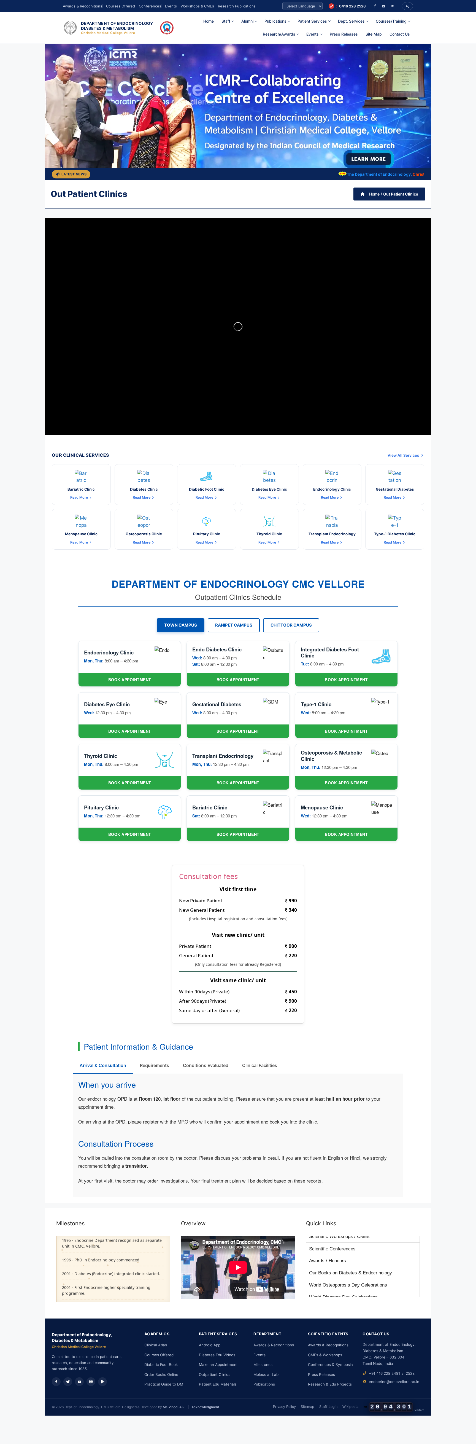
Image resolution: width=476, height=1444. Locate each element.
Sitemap (307, 1407)
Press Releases (344, 34)
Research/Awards (279, 34)
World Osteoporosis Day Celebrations (348, 1266)
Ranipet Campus (233, 625)
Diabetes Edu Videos (217, 1355)
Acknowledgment (205, 1407)
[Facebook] (375, 6)
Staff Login (328, 1407)
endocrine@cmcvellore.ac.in (394, 1381)
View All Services (403, 455)
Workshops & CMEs (197, 6)
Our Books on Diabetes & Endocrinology (350, 1254)
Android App (209, 1345)
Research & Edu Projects (330, 1384)
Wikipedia (350, 1407)
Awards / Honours (327, 1242)
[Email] (393, 6)
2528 (410, 1373)
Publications (264, 1384)
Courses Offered (120, 6)
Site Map (374, 34)
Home (208, 21)
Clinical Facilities (259, 1065)
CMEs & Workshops (325, 1355)
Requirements (154, 1065)
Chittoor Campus (291, 625)
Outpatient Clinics (214, 1374)
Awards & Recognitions (82, 6)
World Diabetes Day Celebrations (343, 1278)
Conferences (150, 6)
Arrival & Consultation (103, 1065)
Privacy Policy (284, 1407)
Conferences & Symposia (330, 1364)
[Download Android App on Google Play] (102, 1381)
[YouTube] (384, 6)
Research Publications (237, 6)
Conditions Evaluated (205, 1065)
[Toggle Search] (407, 6)
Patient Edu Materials (218, 1384)
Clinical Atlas (155, 1345)
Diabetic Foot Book (161, 1364)
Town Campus (180, 625)
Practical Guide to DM (163, 1384)
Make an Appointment (218, 1364)
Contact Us (400, 34)
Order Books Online (161, 1374)
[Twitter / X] (67, 1381)
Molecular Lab (265, 1374)
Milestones (262, 1364)
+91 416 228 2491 (384, 1373)
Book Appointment (129, 679)
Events (171, 6)
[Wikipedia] (90, 1381)
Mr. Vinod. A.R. (174, 1407)
